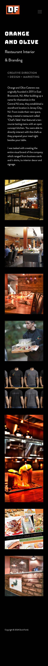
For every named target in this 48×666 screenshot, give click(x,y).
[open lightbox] (24, 200)
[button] (40, 11)
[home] (12, 9)
